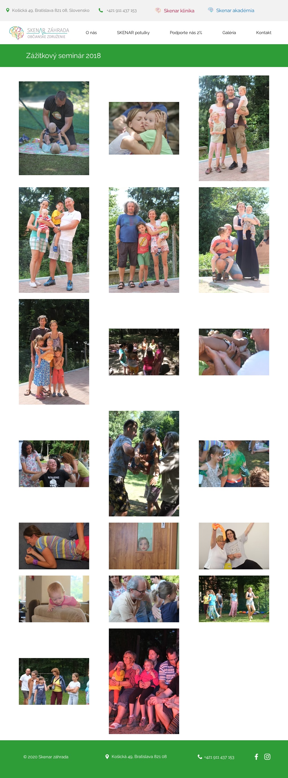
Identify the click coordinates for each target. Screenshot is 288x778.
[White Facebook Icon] (256, 757)
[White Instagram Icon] (267, 757)
